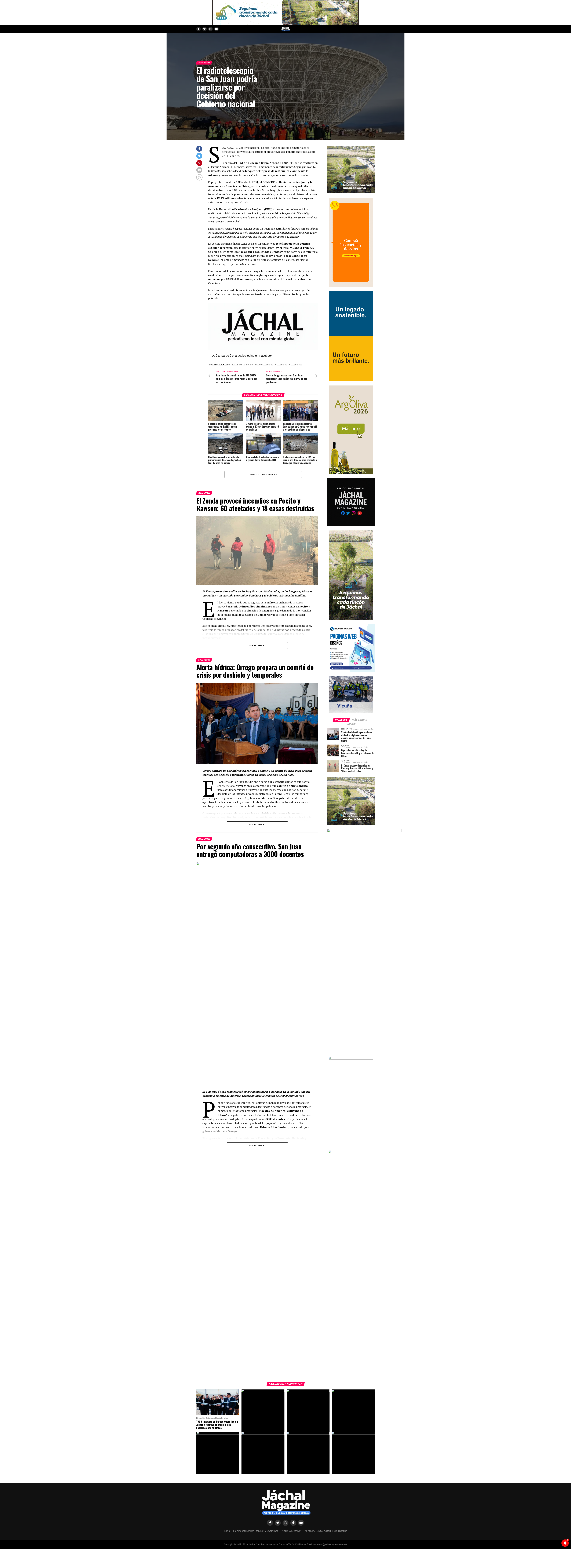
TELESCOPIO (281, 365)
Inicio (227, 1531)
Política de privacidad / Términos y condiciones (255, 1531)
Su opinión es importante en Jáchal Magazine (326, 1531)
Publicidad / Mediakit (292, 1531)
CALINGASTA (239, 365)
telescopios (296, 365)
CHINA (250, 365)
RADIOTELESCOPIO (264, 365)
